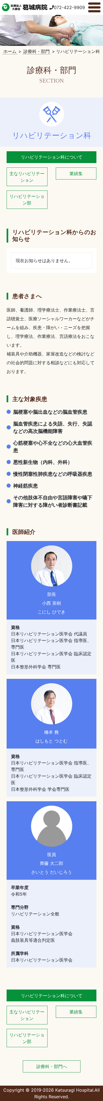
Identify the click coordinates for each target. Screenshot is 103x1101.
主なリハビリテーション (26, 177)
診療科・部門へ (51, 1066)
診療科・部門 (36, 51)
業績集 (76, 173)
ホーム (9, 51)
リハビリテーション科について (51, 157)
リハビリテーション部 (26, 200)
